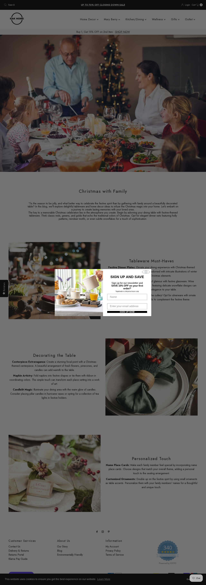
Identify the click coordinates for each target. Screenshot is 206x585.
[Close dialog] (146, 272)
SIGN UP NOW (127, 312)
